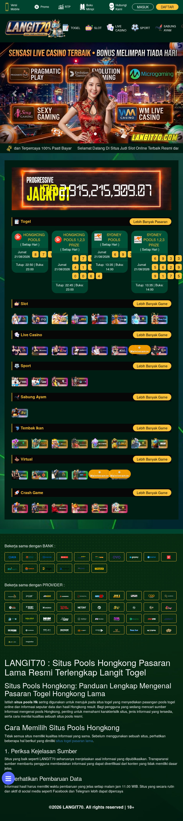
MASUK (143, 7)
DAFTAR (167, 7)
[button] (13, 91)
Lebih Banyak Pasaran (150, 221)
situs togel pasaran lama (74, 740)
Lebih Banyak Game (152, 303)
